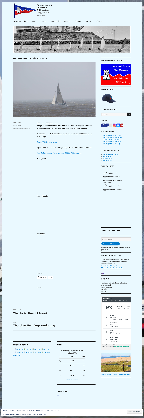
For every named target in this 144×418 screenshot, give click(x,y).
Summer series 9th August (111, 139)
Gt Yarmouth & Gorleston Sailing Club (44, 7)
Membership (56, 21)
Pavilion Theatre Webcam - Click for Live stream (115, 375)
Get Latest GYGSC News (110, 244)
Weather (99, 21)
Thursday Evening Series (110, 154)
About (33, 21)
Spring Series (107, 156)
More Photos (17, 355)
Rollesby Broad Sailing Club (109, 266)
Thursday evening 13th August (112, 137)
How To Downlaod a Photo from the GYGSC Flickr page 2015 (60, 153)
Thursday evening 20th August (112, 135)
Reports (67, 21)
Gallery (88, 21)
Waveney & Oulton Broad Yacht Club (112, 268)
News (26, 21)
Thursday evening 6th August (112, 142)
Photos (19, 128)
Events (43, 21)
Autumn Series (107, 160)
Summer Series (107, 158)
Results (78, 21)
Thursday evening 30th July (111, 144)
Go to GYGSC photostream (47, 142)
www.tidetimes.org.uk (72, 379)
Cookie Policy (42, 414)
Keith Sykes (17, 122)
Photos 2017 (26, 128)
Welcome (17, 21)
